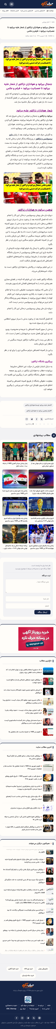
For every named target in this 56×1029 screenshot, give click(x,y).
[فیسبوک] (16, 1018)
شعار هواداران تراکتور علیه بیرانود (34, 110)
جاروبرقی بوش (43, 969)
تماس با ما (45, 1009)
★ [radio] (36, 424)
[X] (41, 419)
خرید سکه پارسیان (28, 975)
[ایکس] (34, 1018)
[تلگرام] (28, 1018)
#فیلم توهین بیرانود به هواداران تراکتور (39, 411)
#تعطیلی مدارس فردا (26, 11)
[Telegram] (32, 419)
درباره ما (41, 1005)
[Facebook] (37, 419)
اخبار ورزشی (45, 22)
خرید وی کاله (28, 969)
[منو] (11, 4)
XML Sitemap (11, 1009)
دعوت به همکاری (11, 1005)
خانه (53, 22)
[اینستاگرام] (22, 1018)
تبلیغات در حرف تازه (27, 1005)
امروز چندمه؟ (33, 1009)
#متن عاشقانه (14, 11)
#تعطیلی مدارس (40, 11)
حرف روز (23, 1009)
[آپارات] (39, 1018)
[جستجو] (5, 4)
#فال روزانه (5, 11)
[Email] (27, 419)
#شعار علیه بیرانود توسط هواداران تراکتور (38, 405)
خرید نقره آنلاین (13, 969)
